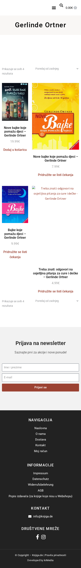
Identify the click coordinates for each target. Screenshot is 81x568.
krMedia (49, 560)
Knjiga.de (37, 555)
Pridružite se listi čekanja (55, 175)
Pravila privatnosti (55, 555)
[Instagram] (43, 536)
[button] (54, 8)
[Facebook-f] (37, 536)
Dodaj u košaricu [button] (15, 150)
